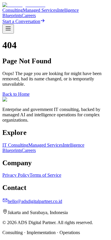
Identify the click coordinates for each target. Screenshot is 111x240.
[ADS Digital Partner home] (23, 4)
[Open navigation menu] (8, 29)
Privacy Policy (16, 175)
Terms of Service (45, 175)
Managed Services (40, 10)
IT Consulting (15, 145)
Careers (29, 15)
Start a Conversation (21, 21)
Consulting (12, 10)
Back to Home (16, 94)
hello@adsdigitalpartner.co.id (35, 201)
